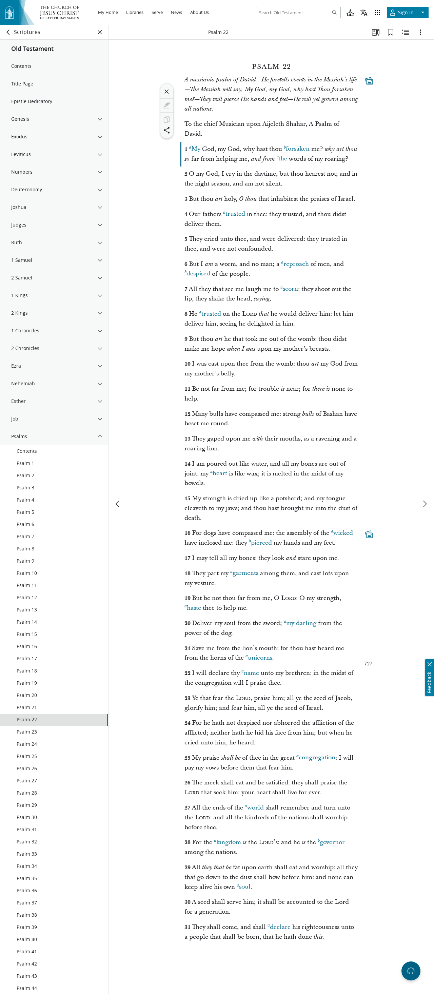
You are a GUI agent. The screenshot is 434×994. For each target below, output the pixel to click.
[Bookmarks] (390, 32)
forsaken (298, 149)
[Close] (166, 91)
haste (194, 608)
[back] (8, 32)
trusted (235, 214)
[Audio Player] (410, 970)
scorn (290, 289)
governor (332, 842)
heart (220, 473)
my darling (301, 623)
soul (245, 887)
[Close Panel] (100, 32)
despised (198, 274)
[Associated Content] (369, 81)
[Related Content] (405, 32)
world (255, 807)
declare (280, 927)
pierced (261, 543)
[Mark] (166, 105)
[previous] (118, 504)
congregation (317, 758)
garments (245, 573)
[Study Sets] (375, 32)
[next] (424, 504)
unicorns (260, 658)
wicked (343, 533)
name (251, 673)
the (282, 159)
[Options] (420, 32)
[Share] (166, 130)
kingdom (228, 842)
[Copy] (166, 119)
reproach (296, 264)
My (195, 149)
